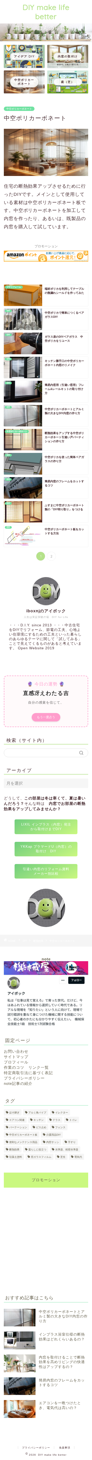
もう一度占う (46, 717)
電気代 (78, 1157)
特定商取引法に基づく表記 (28, 1073)
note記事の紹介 (18, 1083)
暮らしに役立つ (37, 1149)
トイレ (73, 1120)
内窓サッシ (52, 1142)
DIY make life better (46, 12)
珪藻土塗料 (15, 1157)
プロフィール (16, 1062)
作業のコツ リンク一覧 (26, 1067)
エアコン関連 (17, 1120)
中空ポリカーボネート (19, 108)
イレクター (61, 1112)
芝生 (62, 1157)
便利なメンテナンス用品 (23, 1142)
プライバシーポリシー (24, 1078)
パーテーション (18, 1127)
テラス (56, 1120)
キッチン (38, 1120)
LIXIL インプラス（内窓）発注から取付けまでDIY (46, 826)
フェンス (60, 1127)
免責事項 (64, 1447)
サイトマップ (16, 1057)
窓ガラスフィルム (41, 1157)
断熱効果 (38, 941)
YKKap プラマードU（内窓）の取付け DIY (46, 849)
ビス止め (41, 1127)
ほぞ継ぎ (14, 1112)
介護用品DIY (53, 1134)
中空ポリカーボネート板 (23, 1134)
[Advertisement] (46, 1237)
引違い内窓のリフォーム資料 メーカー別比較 (48, 871)
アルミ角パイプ (37, 1112)
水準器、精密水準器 (66, 1149)
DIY (25, 941)
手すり (72, 1142)
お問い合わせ (16, 1051)
